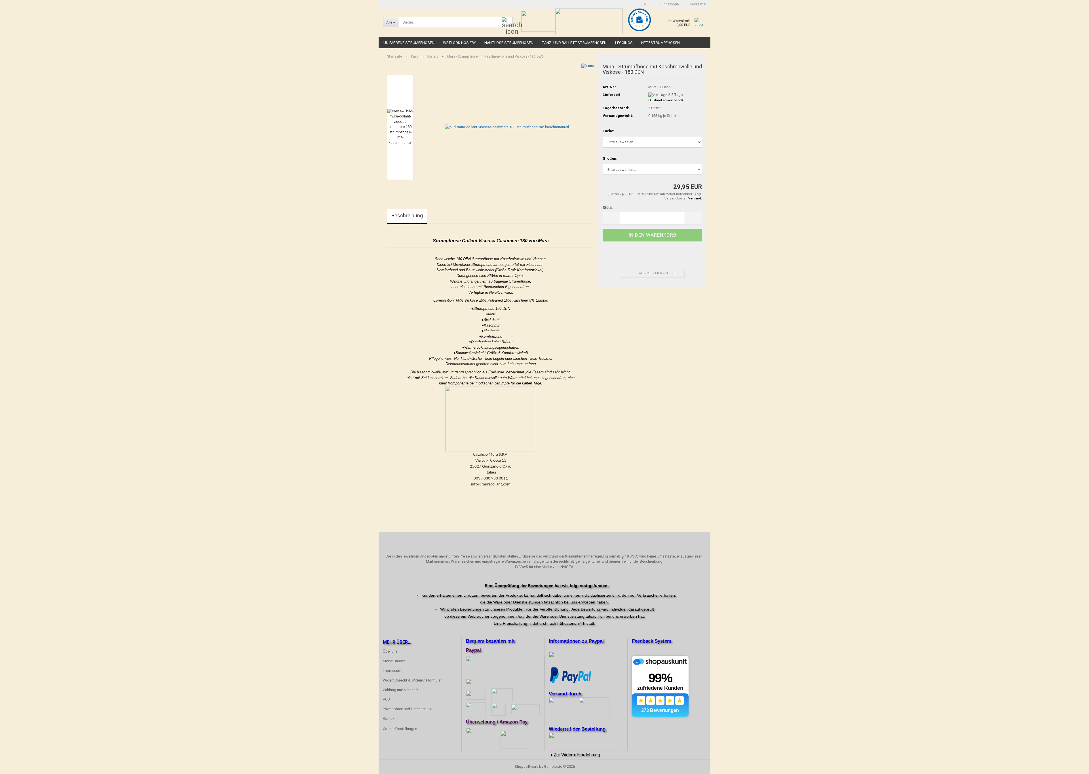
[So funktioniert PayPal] (570, 675)
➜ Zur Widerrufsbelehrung (574, 755)
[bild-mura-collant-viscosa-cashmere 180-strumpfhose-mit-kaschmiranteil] (507, 127)
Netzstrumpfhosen (660, 43)
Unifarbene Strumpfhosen (408, 43)
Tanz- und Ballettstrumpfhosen (574, 43)
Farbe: (608, 131)
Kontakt (389, 718)
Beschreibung (407, 215)
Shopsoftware (526, 766)
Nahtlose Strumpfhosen (508, 43)
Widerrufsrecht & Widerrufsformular (412, 680)
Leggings (624, 43)
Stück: (608, 207)
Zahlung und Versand (400, 690)
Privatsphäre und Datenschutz (407, 709)
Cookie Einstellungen (400, 729)
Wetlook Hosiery (459, 43)
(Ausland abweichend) (665, 100)
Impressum (392, 670)
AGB (386, 699)
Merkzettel (697, 4)
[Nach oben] (1073, 765)
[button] (643, 4)
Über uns (390, 651)
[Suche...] (507, 22)
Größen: (610, 158)
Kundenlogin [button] (668, 4)
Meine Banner (394, 661)
